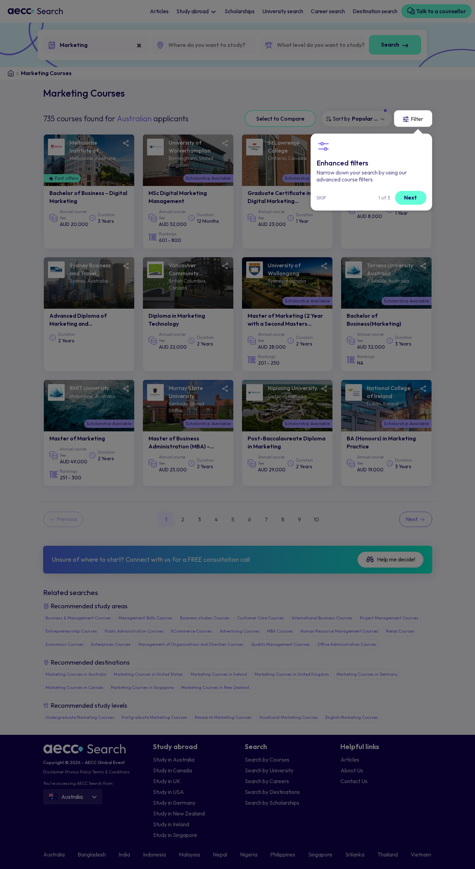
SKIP (321, 198)
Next (410, 197)
